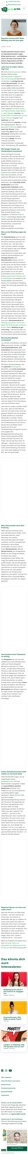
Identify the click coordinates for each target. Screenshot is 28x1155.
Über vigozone (6, 1077)
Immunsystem (16, 367)
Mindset (18, 795)
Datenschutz (6, 1084)
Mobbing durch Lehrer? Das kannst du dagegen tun (13, 991)
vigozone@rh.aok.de (18, 1114)
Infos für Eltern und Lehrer (10, 1081)
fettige (14, 90)
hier (21, 1123)
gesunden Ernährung (8, 127)
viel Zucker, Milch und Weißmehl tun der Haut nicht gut (14, 116)
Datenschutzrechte (8, 1088)
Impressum (5, 1095)
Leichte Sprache (14, 1)
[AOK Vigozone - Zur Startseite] (11, 9)
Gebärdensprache (14, 4)
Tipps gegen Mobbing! (17, 1148)
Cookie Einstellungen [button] (8, 1153)
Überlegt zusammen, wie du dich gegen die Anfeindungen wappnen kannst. (13, 325)
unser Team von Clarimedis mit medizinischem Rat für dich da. (13, 945)
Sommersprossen (14, 72)
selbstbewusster (7, 781)
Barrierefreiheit (6, 1092)
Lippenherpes (6, 172)
